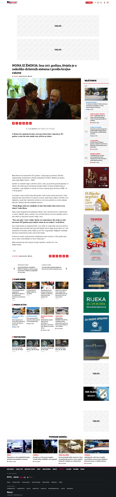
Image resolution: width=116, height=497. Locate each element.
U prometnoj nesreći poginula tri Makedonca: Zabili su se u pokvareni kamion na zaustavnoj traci (18, 294)
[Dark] (101, 2)
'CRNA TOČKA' (59, 316)
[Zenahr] (23, 477)
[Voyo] (16, 477)
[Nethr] (30, 477)
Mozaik (55, 469)
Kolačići (8, 482)
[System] (98, 2)
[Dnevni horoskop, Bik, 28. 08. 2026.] (47, 343)
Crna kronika (60, 328)
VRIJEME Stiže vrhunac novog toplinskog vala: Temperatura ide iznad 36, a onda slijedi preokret (98, 158)
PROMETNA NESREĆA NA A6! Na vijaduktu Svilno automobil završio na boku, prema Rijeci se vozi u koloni (61, 322)
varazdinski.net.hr (21, 488)
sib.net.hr (28, 488)
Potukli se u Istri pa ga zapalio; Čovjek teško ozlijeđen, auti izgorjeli (45, 458)
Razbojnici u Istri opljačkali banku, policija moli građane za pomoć (18, 458)
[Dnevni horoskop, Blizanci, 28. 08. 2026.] (33, 343)
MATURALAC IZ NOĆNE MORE (47, 317)
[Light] (95, 2)
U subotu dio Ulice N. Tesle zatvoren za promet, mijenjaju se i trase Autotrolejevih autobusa (96, 105)
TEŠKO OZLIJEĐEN (64, 455)
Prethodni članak (14, 269)
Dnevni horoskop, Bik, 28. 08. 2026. (47, 348)
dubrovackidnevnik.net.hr (53, 488)
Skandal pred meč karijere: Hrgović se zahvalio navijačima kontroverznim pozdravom (47, 293)
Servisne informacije (36, 482)
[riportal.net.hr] (10, 492)
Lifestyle (61, 469)
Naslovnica (10, 469)
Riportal (16, 76)
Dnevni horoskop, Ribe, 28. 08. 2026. (60, 348)
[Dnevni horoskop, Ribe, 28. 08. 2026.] (62, 343)
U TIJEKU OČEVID (94, 140)
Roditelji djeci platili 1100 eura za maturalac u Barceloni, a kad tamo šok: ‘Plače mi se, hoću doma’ (47, 324)
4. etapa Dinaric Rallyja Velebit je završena (31, 291)
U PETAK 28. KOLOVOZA (95, 127)
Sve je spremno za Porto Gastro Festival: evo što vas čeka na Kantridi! (18, 322)
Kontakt (60, 482)
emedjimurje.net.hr (11, 488)
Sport (38, 469)
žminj (14, 251)
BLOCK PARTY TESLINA (91, 102)
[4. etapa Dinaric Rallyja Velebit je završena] (33, 285)
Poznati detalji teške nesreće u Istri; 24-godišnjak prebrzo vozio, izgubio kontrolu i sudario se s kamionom (71, 459)
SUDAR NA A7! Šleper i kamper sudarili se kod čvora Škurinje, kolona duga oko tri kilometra (98, 144)
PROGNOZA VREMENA (95, 154)
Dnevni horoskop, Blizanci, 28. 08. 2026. (33, 348)
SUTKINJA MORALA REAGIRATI (97, 114)
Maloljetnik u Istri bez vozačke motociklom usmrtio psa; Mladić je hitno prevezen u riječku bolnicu (95, 459)
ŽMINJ (9, 455)
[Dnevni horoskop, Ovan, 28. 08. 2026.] (18, 343)
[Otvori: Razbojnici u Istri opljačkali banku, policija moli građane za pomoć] (19, 446)
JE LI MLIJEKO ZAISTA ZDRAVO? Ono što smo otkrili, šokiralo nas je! (52, 268)
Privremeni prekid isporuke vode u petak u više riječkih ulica (33, 319)
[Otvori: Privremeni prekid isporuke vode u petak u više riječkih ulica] (33, 310)
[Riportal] (12, 2)
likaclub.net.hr (70, 488)
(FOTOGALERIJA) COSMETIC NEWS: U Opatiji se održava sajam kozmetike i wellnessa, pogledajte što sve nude (28, 270)
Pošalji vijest (54, 482)
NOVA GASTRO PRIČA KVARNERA (17, 317)
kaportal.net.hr (36, 488)
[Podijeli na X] (17, 123)
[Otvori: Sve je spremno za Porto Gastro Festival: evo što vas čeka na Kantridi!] (18, 310)
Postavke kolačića (16, 482)
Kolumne (75, 469)
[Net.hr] (9, 477)
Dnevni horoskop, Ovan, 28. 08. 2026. (17, 348)
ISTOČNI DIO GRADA (32, 316)
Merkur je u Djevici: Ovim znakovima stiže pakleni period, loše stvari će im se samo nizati (61, 293)
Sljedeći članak (66, 269)
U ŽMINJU (36, 455)
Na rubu (68, 469)
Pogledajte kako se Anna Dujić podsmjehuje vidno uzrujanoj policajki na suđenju (98, 118)
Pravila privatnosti (26, 482)
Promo (82, 469)
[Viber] (20, 123)
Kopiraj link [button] (30, 123)
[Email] (27, 123)
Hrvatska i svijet (46, 330)
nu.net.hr (63, 488)
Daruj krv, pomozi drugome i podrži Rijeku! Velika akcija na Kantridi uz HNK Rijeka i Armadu (98, 131)
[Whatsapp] (23, 123)
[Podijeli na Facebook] (13, 123)
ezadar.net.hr (43, 488)
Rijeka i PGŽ (16, 327)
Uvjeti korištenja (45, 482)
